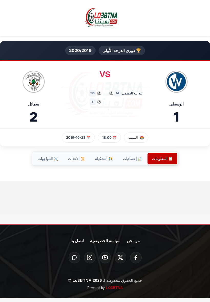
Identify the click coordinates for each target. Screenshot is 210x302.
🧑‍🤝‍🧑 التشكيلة (104, 158)
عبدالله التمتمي (132, 93)
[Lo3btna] (105, 18)
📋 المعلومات (162, 158)
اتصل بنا (77, 241)
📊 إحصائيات (132, 158)
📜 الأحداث (76, 158)
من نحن (133, 241)
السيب (133, 137)
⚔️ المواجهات (48, 158)
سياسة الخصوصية (105, 241)
